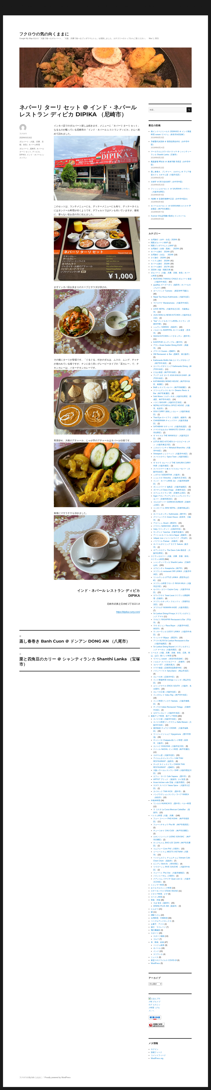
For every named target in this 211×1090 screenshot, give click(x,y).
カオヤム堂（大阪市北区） (164, 755)
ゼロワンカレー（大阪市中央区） (167, 713)
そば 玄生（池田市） (162, 903)
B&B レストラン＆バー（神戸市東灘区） (170, 387)
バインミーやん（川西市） (164, 876)
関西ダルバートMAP (159, 243)
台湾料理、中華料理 (159, 918)
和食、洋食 (155, 900)
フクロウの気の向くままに (44, 34)
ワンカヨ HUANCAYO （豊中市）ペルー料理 (172, 803)
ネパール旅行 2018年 (160, 264)
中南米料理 (155, 800)
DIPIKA (22, 155)
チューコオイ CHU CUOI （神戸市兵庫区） (171, 831)
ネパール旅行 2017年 (160, 267)
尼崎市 (32, 149)
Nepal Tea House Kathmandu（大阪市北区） (172, 297)
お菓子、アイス (157, 924)
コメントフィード (158, 1055)
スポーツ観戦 (158, 936)
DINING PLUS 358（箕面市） (165, 906)
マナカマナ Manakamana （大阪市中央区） (171, 303)
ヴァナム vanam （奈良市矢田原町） (168, 659)
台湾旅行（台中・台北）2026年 (164, 240)
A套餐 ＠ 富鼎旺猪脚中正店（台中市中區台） (170, 199)
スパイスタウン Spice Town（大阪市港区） (171, 457)
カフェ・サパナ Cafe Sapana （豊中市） (170, 776)
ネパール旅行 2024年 (160, 252)
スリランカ (158, 954)
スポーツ (154, 933)
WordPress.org (157, 1058)
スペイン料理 (156, 897)
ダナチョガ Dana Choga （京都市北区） (170, 490)
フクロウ (23, 134)
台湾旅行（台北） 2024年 (162, 255)
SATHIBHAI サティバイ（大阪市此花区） (170, 426)
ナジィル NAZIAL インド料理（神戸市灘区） (172, 749)
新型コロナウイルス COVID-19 (164, 960)
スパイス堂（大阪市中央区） (165, 719)
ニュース (154, 957)
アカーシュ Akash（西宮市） (165, 523)
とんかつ (154, 909)
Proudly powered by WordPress (57, 1077)
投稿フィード (156, 1052)
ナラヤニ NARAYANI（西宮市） (166, 526)
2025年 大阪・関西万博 (160, 270)
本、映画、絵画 (157, 942)
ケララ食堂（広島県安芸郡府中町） (168, 668)
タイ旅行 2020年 (158, 258)
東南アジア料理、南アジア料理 (164, 716)
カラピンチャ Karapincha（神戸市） (168, 568)
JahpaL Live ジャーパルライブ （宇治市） (171, 538)
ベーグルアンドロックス (161, 921)
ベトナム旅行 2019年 (160, 261)
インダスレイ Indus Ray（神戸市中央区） (170, 695)
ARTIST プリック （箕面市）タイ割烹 (169, 779)
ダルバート (24, 149)
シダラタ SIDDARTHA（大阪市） (167, 475)
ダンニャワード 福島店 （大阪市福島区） (170, 487)
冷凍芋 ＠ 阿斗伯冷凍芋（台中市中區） (167, 182)
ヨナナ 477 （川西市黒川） (164, 665)
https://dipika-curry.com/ (128, 612)
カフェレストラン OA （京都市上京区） (170, 493)
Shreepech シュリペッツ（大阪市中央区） (171, 454)
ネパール (157, 948)
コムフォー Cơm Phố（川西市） (167, 849)
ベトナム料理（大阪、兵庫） (163, 815)
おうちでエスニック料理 (161, 888)
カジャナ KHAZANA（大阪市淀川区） (169, 746)
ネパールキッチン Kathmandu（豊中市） (170, 514)
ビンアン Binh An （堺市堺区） (166, 864)
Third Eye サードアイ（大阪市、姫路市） (170, 417)
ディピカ (36, 152)
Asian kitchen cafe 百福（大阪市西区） (169, 782)
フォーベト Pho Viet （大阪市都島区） (169, 873)
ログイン (154, 1049)
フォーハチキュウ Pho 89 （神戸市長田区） (171, 824)
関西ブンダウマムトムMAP (162, 246)
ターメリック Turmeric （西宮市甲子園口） (171, 291)
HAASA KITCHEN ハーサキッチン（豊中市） (172, 336)
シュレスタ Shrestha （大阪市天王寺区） (170, 478)
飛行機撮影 (155, 930)
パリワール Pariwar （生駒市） (166, 541)
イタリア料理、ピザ (159, 894)
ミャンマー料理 (157, 885)
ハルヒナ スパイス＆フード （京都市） (169, 662)
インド (156, 951)
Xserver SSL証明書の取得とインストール (168, 216)
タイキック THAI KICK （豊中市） (167, 791)
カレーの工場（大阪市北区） (165, 692)
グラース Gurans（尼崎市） (165, 351)
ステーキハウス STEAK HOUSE (164, 891)
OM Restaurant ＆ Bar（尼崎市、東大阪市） (171, 354)
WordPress (155, 963)
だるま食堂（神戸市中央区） (165, 372)
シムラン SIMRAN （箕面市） (166, 327)
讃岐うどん (155, 915)
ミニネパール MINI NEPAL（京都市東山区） (172, 508)
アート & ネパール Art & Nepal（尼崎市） (170, 535)
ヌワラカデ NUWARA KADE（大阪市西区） (171, 607)
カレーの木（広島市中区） (164, 677)
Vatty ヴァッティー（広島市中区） (167, 529)
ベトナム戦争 (158, 945)
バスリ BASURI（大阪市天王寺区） (168, 402)
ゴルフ (156, 939)
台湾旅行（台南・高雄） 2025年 (165, 249)
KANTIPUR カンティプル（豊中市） (168, 342)
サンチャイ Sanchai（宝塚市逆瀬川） (169, 532)
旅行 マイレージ (158, 927)
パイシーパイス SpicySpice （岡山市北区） (171, 671)
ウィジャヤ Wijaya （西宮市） (166, 638)
